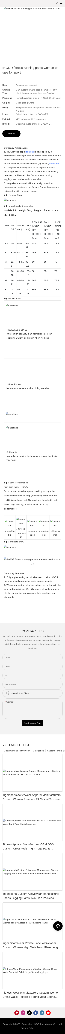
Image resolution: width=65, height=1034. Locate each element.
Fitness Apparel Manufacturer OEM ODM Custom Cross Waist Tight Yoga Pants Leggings (28, 847)
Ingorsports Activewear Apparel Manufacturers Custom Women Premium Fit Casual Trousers (32, 797)
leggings (29, 151)
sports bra (54, 163)
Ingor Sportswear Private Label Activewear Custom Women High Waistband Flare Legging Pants (32, 946)
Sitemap (40, 1028)
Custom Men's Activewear (17, 750)
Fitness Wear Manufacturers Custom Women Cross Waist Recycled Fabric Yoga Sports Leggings (31, 995)
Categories (38, 750)
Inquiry (11, 133)
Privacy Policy (28, 1028)
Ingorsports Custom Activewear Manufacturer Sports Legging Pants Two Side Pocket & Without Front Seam (31, 896)
